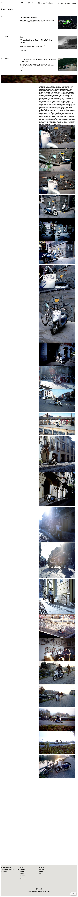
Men (2, 2)
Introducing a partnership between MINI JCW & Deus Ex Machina (37, 60)
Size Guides (22, 875)
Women (8, 2)
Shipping (22, 871)
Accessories (15, 2)
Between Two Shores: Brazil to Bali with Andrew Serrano (36, 41)
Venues (33, 2)
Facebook (41, 871)
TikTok (40, 873)
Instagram (41, 869)
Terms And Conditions (25, 877)
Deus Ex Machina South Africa (36, 891)
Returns (22, 873)
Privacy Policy (23, 878)
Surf (21, 37)
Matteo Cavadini (71, 121)
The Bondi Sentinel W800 (28, 17)
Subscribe (5, 871)
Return (4, 863)
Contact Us (22, 869)
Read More (23, 28)
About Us (29, 2)
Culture (22, 2)
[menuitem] (29, 3)
